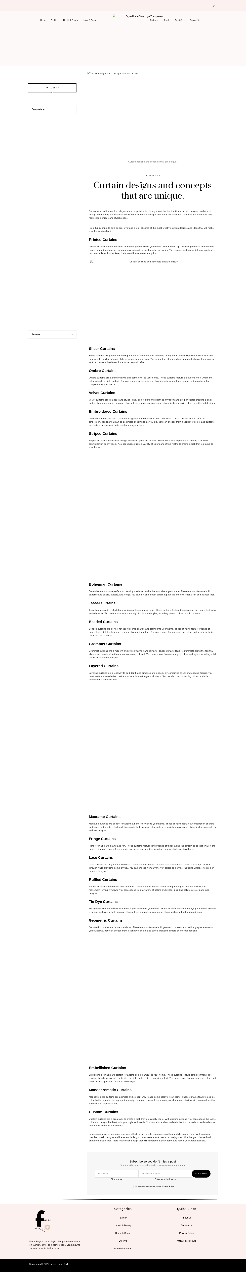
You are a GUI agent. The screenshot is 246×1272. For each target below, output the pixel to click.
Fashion (54, 20)
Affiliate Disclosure (186, 1240)
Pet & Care (180, 20)
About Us (186, 1217)
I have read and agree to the (154, 1186)
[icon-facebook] (32, 4)
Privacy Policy (167, 1186)
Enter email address (165, 1179)
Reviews (153, 20)
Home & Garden (123, 1248)
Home (43, 20)
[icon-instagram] (37, 4)
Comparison (38, 109)
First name (116, 1179)
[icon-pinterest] (42, 4)
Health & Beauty (70, 20)
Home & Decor (89, 20)
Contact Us (195, 20)
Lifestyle (166, 20)
